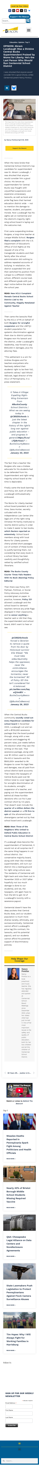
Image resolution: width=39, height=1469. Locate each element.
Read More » (10, 1159)
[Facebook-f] (9, 10)
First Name (9, 1410)
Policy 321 (27, 599)
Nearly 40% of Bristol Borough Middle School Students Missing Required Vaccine (18, 1195)
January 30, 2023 (19, 453)
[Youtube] (17, 10)
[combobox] (13, 21)
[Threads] (21, 10)
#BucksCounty (19, 404)
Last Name (9, 1417)
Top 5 (27, 42)
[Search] (28, 21)
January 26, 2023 (20, 704)
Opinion (21, 42)
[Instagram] (13, 10)
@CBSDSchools (18, 416)
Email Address (10, 1403)
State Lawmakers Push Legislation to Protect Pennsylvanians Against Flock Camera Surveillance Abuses (19, 1292)
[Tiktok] (25, 10)
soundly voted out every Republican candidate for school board (19, 721)
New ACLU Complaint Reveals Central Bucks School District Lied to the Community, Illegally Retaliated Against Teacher (19, 299)
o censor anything (18, 615)
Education (13, 42)
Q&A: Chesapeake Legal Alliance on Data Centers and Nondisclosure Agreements (18, 1243)
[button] (29, 30)
